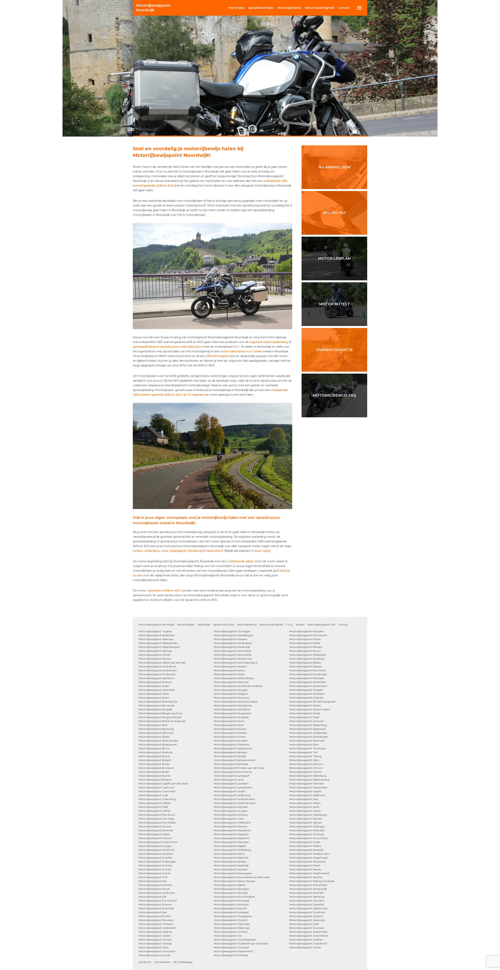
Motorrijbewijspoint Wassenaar (307, 861)
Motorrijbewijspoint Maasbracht (232, 830)
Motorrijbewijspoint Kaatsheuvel (233, 748)
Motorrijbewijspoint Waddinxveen (309, 853)
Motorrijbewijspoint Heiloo (229, 674)
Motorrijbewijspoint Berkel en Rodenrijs (162, 721)
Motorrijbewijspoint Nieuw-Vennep (234, 881)
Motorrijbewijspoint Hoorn (229, 721)
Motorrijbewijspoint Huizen (230, 736)
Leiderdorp (152, 551)
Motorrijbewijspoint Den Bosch (157, 814)
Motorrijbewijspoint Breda (154, 764)
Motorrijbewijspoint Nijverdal (231, 892)
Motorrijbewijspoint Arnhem (155, 682)
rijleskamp (289, 8)
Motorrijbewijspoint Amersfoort (157, 666)
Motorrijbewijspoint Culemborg (157, 799)
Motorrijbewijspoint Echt (153, 877)
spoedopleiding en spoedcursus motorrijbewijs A (168, 346)
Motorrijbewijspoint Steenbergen (309, 736)
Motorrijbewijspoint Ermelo (155, 916)
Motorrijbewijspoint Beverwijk (156, 729)
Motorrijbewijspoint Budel (154, 771)
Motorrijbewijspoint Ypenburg (306, 896)
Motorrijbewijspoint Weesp (305, 869)
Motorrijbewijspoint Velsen (305, 803)
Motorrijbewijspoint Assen (154, 686)
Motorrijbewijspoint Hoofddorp (232, 709)
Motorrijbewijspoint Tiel (303, 752)
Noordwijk (153, 7)
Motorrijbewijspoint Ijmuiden (231, 740)
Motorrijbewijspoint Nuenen (230, 908)
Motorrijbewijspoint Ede (153, 881)
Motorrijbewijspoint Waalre (305, 846)
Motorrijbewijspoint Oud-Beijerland (235, 939)
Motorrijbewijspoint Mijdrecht (231, 857)
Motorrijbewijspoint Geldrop (155, 931)
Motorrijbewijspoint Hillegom (231, 693)
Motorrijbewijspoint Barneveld (156, 705)
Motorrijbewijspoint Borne (154, 748)
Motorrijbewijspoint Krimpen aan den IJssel (239, 768)
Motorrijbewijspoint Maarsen (230, 826)
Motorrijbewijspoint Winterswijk (308, 888)
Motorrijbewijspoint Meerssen (231, 842)
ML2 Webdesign (183, 962)
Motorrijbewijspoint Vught (304, 842)
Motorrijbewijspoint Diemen (155, 838)
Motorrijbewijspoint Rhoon (305, 650)
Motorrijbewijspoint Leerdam (231, 783)
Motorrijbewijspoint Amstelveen (158, 670)
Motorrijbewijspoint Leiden (230, 791)
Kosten (300, 624)
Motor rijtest (334, 304)
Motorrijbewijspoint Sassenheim (308, 686)
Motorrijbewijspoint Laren (229, 779)
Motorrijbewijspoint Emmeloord (158, 900)
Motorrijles (204, 624)
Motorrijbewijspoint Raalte (304, 643)
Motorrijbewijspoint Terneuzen (307, 748)
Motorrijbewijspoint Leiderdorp (232, 795)
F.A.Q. (289, 624)
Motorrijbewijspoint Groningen (232, 631)
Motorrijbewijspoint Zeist (304, 924)
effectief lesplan (217, 356)
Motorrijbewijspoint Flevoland (156, 920)
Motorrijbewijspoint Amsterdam (158, 674)
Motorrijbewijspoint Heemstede (233, 654)
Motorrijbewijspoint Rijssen (305, 662)
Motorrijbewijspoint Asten (154, 693)
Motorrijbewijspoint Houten (230, 729)
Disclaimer (145, 962)
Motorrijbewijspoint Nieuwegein (233, 873)
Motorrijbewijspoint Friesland (156, 924)
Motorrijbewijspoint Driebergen (157, 861)
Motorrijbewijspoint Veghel (305, 791)
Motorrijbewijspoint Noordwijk (156, 624)
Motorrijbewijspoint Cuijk (153, 795)
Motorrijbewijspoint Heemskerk (232, 650)
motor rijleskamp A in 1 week (241, 351)
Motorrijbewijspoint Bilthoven (156, 732)
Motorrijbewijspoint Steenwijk (306, 740)
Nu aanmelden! (334, 167)
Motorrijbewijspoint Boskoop (155, 752)
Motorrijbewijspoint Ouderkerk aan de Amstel (241, 943)
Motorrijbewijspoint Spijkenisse (307, 729)
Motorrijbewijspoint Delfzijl (154, 810)
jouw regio (262, 551)
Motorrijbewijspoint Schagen (306, 689)
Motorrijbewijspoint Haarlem (230, 639)
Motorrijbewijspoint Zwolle (305, 947)
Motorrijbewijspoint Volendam (307, 830)
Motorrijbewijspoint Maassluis (231, 834)
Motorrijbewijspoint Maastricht (232, 838)
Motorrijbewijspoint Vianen (305, 810)
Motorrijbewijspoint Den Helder (157, 822)
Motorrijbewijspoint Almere (155, 658)
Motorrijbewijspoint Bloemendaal (158, 740)
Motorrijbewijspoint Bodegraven (158, 744)
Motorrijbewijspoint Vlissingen (307, 826)
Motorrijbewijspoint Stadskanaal (308, 732)
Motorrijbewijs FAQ (334, 395)
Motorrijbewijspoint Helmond (231, 682)
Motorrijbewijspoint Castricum (156, 787)
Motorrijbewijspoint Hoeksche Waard (236, 701)
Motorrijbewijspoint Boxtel (154, 756)
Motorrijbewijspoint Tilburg (305, 756)
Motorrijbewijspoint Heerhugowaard (235, 662)
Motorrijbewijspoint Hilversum (231, 697)
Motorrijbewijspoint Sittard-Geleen (309, 709)
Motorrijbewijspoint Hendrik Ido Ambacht (238, 686)
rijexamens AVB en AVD (164, 590)
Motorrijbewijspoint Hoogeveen (233, 713)
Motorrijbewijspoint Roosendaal (308, 674)
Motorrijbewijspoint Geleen (155, 935)
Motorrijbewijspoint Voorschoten (308, 838)
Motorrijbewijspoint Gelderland (157, 927)
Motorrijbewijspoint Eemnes (155, 885)
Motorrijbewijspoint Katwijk (230, 756)
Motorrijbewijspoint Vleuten (305, 818)
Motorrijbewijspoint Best (153, 725)
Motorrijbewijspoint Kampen (230, 752)
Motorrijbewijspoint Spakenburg (308, 725)
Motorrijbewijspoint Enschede (156, 908)
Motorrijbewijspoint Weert (304, 865)
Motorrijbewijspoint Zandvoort (307, 912)
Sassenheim (214, 551)
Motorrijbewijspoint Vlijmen (305, 822)
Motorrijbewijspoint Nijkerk (230, 885)
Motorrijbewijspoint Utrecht (305, 771)
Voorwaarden (162, 962)
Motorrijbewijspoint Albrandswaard (159, 647)
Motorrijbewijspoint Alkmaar (155, 650)
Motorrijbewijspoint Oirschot (231, 920)
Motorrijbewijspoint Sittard (305, 705)
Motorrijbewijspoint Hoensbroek (233, 705)
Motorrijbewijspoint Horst (229, 725)
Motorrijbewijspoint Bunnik (155, 775)
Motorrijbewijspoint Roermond (307, 670)
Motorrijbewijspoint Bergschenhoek (160, 717)
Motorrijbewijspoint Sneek (304, 713)
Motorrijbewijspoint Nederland (157, 635)
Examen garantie (334, 350)
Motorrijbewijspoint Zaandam (306, 900)
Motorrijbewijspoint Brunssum (156, 768)
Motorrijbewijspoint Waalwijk (306, 849)
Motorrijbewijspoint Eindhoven (157, 892)
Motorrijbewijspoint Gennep (155, 943)
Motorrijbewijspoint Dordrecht (157, 849)
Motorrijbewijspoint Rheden (305, 647)
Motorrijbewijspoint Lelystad (230, 807)
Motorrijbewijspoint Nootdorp (231, 904)
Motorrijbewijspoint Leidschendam (234, 799)
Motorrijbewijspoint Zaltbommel (308, 908)
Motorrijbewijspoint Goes (153, 947)
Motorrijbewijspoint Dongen (155, 846)
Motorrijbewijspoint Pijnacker (306, 631)
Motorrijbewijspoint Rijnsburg (306, 658)
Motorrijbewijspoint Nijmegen (231, 888)
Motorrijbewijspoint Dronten (155, 865)
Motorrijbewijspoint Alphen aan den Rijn (162, 662)
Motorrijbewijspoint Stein (304, 744)
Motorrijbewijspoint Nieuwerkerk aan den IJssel (242, 877)
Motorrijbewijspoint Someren (306, 721)
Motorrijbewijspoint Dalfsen (155, 803)
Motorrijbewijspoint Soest (304, 717)
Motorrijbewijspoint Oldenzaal (231, 927)
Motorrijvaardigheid (271, 624)
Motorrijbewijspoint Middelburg (232, 849)
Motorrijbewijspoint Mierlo (229, 853)
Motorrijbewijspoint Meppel (230, 846)
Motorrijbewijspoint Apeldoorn (157, 678)
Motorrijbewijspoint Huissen (230, 732)
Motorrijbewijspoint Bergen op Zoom (161, 713)
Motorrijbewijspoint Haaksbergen (233, 635)
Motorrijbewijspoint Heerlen (230, 666)
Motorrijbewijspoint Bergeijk (155, 709)
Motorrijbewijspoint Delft (153, 807)
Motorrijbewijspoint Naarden (230, 869)
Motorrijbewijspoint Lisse (228, 818)
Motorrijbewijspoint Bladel (154, 736)
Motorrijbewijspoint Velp (303, 799)
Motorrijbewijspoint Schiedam (307, 693)
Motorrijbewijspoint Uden (304, 760)
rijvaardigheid (319, 8)
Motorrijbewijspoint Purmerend (308, 635)
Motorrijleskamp (247, 624)
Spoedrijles (260, 8)
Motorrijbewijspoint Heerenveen (233, 658)
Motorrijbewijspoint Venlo (304, 807)
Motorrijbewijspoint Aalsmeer (156, 639)
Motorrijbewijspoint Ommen (231, 931)
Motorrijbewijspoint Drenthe (155, 857)
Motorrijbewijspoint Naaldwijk (231, 865)
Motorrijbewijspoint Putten (305, 639)
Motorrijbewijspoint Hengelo (231, 689)
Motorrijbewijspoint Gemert (155, 939)
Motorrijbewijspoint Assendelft (157, 689)
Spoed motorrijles (223, 624)
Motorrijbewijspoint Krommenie (233, 771)
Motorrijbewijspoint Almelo (155, 654)
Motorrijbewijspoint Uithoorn (306, 764)
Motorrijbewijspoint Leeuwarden (233, 787)
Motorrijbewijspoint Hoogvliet (231, 717)
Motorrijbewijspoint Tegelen (155, 631)
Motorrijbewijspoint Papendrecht (233, 951)
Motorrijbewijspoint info (321, 624)
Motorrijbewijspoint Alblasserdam (158, 643)
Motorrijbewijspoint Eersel (154, 888)
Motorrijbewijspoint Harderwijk (232, 647)
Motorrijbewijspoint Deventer (156, 830)
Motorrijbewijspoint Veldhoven (307, 795)
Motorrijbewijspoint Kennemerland (234, 760)
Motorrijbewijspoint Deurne (155, 826)
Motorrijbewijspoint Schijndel (306, 697)
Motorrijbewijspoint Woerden (306, 892)
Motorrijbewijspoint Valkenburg (307, 775)
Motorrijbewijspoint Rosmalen (307, 678)
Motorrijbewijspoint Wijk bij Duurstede (312, 881)
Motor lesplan (334, 258)
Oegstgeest (178, 551)
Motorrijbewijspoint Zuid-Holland (308, 935)
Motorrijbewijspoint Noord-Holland (234, 896)
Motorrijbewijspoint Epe (153, 912)
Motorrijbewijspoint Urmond (306, 768)
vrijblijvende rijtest (240, 561)
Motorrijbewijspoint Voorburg (306, 834)
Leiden (138, 551)
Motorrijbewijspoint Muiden (230, 861)
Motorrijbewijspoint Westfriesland (309, 873)
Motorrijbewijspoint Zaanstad (306, 904)
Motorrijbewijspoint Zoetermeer (308, 931)
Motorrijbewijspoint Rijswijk (305, 666)
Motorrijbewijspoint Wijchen (306, 877)
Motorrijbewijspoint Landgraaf (231, 775)
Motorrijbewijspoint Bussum (155, 779)
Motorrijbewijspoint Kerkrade (231, 764)
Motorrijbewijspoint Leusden (231, 810)
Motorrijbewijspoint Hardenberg (233, 643)
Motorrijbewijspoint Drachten (156, 853)
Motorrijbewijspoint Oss (228, 935)
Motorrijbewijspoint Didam (154, 834)
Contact (344, 8)
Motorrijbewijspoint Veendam (306, 783)
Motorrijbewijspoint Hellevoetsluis (234, 678)
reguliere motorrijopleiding (269, 342)
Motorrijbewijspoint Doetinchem (158, 842)
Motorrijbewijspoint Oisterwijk (231, 924)
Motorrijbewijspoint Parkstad (231, 955)
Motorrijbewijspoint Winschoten (308, 885)
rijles (236, 8)
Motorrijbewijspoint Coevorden (157, 791)
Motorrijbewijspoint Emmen (155, 904)
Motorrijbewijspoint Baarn (154, 697)
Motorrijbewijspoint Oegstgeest (233, 916)
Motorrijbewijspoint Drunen (155, 869)
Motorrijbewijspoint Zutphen (306, 939)
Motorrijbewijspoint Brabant (155, 760)
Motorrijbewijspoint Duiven (155, 873)
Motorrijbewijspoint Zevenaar (306, 927)
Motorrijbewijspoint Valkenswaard (309, 779)
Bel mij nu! (334, 213)
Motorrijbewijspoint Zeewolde (307, 920)
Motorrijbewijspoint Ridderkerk (307, 654)
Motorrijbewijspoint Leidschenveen (235, 803)
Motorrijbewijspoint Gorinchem (157, 951)
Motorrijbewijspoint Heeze (229, 670)
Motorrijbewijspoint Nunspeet (231, 912)
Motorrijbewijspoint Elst (152, 896)
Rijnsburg (195, 551)
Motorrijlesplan (186, 624)
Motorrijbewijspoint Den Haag (156, 818)
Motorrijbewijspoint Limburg (230, 814)
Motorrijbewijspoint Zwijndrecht (308, 943)
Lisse (164, 551)
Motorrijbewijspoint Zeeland (306, 916)
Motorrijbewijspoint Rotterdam (307, 682)
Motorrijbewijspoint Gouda (154, 955)
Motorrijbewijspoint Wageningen (309, 857)
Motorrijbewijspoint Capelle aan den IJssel (163, 783)
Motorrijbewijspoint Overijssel (231, 947)
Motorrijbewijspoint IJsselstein (231, 744)
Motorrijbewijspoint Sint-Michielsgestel (312, 701)
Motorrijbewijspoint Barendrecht (158, 701)
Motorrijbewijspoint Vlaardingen (308, 814)
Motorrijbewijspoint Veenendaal (308, 787)
